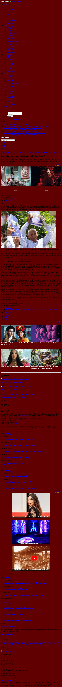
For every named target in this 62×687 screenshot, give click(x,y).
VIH (56, 643)
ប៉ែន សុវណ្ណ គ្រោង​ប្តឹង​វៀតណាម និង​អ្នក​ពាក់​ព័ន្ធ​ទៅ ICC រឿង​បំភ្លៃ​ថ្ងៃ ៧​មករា (23, 451)
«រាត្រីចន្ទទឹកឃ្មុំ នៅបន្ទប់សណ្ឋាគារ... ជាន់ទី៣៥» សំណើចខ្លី (19, 608)
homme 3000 (3, 643)
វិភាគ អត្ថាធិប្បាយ (10, 75)
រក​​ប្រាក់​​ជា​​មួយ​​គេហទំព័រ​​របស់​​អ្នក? (8, 626)
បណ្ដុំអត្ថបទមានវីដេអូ (11, 86)
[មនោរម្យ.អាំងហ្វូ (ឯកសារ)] (16, 1)
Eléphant (28, 644)
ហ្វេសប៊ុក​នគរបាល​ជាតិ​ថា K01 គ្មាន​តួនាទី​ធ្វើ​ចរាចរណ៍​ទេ (18, 439)
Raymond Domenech (21, 644)
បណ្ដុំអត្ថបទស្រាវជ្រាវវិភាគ (12, 83)
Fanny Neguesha (57, 642)
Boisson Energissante (54, 644)
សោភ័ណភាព (10, 48)
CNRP (5, 318)
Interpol (5, 644)
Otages (18, 642)
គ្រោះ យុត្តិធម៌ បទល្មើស (12, 19)
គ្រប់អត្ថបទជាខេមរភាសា (31, 309)
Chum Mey (6, 319)
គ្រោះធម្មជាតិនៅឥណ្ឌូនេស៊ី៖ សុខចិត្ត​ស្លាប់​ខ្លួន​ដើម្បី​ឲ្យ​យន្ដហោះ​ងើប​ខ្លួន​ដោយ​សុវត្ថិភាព (25, 583)
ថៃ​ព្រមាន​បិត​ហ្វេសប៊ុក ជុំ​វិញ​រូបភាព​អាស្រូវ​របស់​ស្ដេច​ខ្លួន (18, 457)
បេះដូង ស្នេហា (10, 49)
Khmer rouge (7, 315)
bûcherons (32, 643)
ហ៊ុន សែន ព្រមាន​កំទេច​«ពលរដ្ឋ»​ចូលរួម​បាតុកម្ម (16, 463)
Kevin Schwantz (25, 643)
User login (8, 106)
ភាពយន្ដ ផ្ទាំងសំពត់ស (11, 37)
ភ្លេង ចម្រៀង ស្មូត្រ (11, 30)
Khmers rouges (7, 312)
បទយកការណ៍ (10, 80)
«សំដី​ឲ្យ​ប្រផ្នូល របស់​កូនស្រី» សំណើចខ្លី (14, 614)
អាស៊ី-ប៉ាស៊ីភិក (10, 9)
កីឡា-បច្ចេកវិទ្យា (7, 54)
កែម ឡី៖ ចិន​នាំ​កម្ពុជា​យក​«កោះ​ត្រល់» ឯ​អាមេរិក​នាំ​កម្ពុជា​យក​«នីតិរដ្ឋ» (22, 445)
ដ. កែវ (9, 194)
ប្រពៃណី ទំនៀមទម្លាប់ (11, 38)
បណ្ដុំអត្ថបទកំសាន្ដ (11, 104)
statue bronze (9, 643)
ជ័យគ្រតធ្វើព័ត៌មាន (11, 96)
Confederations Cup (17, 643)
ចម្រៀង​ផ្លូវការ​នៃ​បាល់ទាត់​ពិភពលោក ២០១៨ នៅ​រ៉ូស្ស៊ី (17, 482)
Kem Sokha (6, 316)
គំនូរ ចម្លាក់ (9, 28)
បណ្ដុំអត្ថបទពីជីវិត (11, 52)
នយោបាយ (9, 14)
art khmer (6, 642)
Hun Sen (6, 313)
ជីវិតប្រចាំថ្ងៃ (9, 44)
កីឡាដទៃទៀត (10, 61)
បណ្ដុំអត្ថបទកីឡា (10, 64)
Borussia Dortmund (12, 644)
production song (50, 642)
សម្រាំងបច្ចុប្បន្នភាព (10, 309)
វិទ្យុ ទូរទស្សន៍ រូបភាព (11, 35)
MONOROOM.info (25, 415)
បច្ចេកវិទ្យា (9, 67)
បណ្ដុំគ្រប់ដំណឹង (10, 23)
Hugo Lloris (43, 643)
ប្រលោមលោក (10, 97)
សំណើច (8, 101)
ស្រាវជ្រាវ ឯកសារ (10, 76)
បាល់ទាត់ (9, 56)
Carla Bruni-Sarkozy (25, 642)
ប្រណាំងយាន (10, 59)
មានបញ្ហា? (11, 199)
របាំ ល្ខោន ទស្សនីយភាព (12, 32)
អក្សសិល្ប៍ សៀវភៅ (11, 33)
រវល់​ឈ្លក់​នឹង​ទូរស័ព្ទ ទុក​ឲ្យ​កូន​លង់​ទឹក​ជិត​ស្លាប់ (15, 589)
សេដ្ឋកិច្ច (8, 17)
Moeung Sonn (46, 644)
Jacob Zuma (38, 642)
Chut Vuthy (32, 642)
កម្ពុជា (8, 6)
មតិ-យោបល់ (8, 200)
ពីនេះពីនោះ (9, 93)
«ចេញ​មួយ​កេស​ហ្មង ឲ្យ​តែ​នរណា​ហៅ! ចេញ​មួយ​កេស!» (18, 620)
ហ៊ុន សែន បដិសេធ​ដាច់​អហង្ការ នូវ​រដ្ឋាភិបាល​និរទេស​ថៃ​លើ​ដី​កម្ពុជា (12, 389)
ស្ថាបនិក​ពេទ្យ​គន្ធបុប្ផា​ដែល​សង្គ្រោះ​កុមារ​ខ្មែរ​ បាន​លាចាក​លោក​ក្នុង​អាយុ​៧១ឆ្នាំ (23, 595)
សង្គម (8, 15)
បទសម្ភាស (9, 78)
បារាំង (8, 7)
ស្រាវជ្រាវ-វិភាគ (7, 73)
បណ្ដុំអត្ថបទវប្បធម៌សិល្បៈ (12, 41)
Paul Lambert (37, 643)
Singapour (44, 642)
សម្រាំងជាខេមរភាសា (20, 309)
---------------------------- (12, 12)
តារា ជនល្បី (9, 89)
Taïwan (32, 644)
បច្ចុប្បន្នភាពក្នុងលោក (41, 309)
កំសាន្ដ (5, 88)
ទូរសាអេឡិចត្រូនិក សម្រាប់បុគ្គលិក (9, 634)
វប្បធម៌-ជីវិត (6, 25)
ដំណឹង (5, 4)
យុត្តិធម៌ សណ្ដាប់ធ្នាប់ (55, 309)
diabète (48, 643)
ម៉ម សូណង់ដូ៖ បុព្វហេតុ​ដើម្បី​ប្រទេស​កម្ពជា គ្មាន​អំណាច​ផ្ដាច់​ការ (12, 382)
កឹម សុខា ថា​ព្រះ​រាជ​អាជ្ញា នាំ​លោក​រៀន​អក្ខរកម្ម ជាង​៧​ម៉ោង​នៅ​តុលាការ (13, 397)
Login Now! (9, 116)
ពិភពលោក (9, 11)
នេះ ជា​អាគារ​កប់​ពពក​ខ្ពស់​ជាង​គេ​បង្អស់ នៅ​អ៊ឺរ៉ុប (16, 476)
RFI (35, 644)
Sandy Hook (40, 644)
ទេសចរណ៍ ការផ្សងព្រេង (12, 91)
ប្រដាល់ (8, 57)
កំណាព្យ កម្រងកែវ (11, 99)
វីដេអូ (5, 84)
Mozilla (2, 642)
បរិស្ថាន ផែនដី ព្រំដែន (11, 20)
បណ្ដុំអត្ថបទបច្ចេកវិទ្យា (11, 71)
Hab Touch (52, 643)
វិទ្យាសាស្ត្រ (9, 68)
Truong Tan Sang (13, 642)
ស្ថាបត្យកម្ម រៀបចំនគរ (11, 27)
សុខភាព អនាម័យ (11, 46)
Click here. (17, 119)
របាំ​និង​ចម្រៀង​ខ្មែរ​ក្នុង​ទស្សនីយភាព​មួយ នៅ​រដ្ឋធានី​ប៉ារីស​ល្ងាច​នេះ (20, 488)
